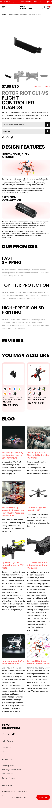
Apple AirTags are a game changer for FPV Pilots (12, 565)
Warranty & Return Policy (11, 769)
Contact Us (6, 747)
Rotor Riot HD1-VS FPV (12, 399)
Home (4, 14)
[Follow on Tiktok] (12, 137)
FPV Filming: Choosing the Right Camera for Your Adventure (12, 455)
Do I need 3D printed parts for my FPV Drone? (38, 662)
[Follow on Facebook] (3, 137)
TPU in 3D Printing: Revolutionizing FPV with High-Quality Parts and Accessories (13, 511)
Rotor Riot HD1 (37, 398)
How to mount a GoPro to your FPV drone (13, 662)
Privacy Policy (7, 774)
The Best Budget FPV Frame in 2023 (37, 509)
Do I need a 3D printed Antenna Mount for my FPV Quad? (37, 565)
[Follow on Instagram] (7, 137)
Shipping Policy (8, 766)
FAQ (3, 752)
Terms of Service (8, 778)
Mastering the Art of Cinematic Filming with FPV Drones (38, 455)
